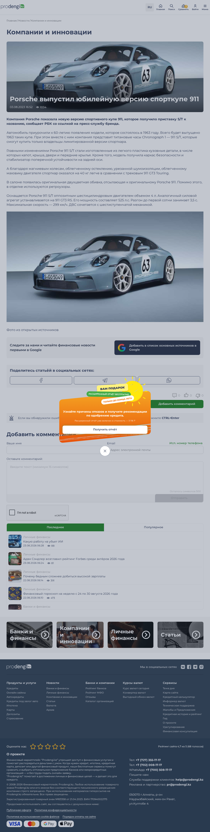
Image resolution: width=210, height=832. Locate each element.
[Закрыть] (105, 451)
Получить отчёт (105, 429)
